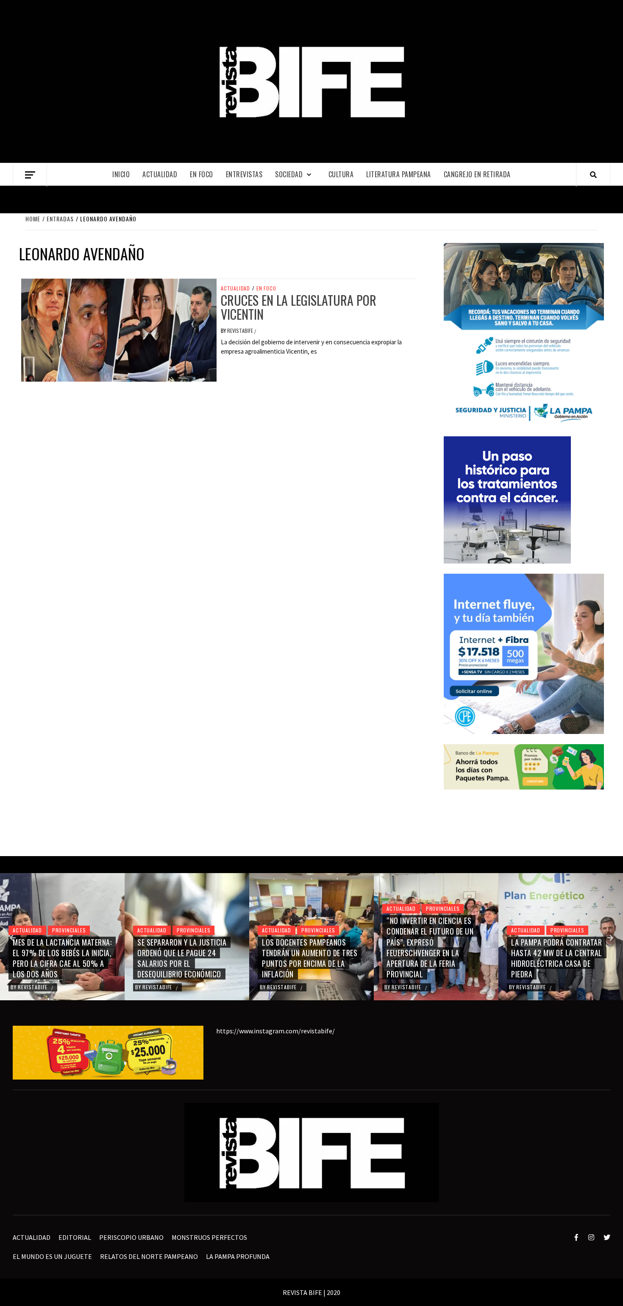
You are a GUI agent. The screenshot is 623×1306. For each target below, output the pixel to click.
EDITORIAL (74, 1237)
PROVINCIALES (69, 930)
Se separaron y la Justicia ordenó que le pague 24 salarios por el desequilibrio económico (181, 958)
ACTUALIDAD (159, 174)
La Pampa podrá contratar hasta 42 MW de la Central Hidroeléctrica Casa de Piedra (556, 958)
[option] (62, 936)
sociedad (289, 174)
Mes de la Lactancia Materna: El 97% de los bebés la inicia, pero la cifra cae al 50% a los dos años (62, 958)
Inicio (121, 174)
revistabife (240, 330)
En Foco (201, 174)
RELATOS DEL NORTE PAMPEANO (149, 1256)
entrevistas (244, 174)
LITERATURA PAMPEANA (398, 174)
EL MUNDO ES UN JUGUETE (52, 1256)
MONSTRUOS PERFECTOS (209, 1237)
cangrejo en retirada (477, 174)
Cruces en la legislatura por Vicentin (298, 307)
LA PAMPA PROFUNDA (238, 1256)
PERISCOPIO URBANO (131, 1237)
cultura (341, 174)
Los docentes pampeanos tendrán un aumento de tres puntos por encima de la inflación (309, 958)
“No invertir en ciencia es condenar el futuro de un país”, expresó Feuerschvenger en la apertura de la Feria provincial (430, 947)
